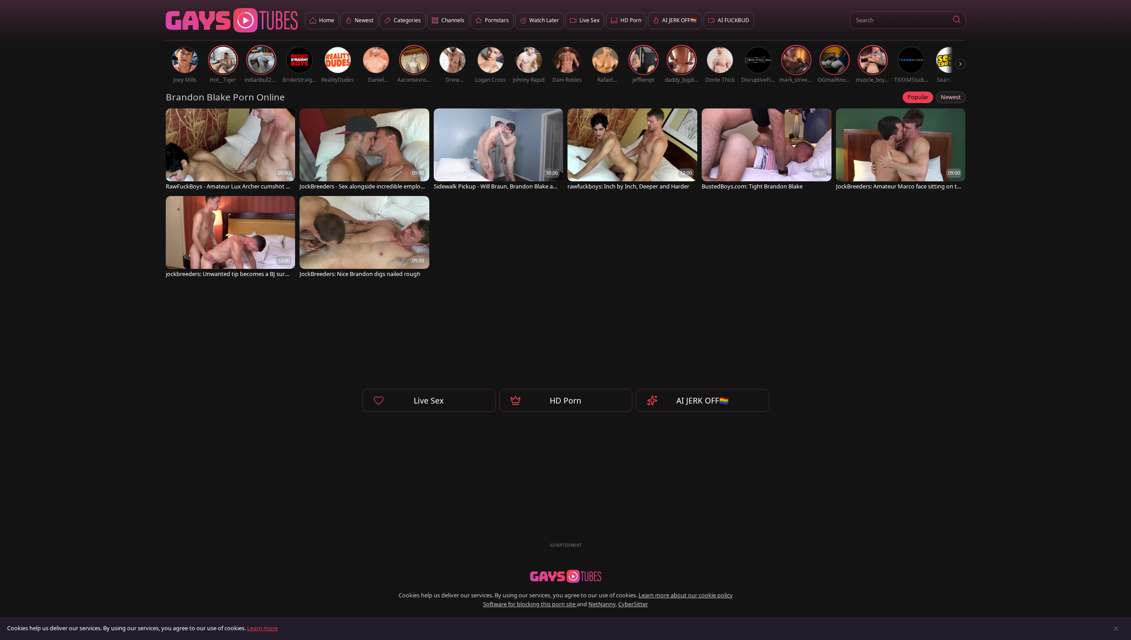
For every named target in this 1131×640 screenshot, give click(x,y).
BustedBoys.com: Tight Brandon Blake (752, 186)
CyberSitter (633, 604)
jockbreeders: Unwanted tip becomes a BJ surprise (228, 274)
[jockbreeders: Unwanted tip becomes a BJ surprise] (231, 237)
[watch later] (176, 119)
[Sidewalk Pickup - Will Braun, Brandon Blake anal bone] (499, 150)
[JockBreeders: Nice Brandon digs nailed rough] (364, 237)
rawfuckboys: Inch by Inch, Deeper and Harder (628, 186)
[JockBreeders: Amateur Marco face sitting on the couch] (901, 150)
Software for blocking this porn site (530, 604)
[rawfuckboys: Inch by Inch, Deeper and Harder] (632, 150)
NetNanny (601, 604)
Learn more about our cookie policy (686, 595)
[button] (957, 20)
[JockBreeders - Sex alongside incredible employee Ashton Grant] (364, 150)
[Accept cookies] (1116, 628)
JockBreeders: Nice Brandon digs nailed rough (360, 274)
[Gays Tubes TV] (565, 576)
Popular (917, 97)
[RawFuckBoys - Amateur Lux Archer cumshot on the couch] (231, 150)
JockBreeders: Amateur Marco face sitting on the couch (898, 186)
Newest (951, 97)
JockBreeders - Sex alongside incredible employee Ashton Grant (362, 186)
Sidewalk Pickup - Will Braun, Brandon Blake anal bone (497, 186)
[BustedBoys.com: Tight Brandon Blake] (766, 150)
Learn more (262, 628)
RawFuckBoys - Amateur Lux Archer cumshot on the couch (227, 186)
